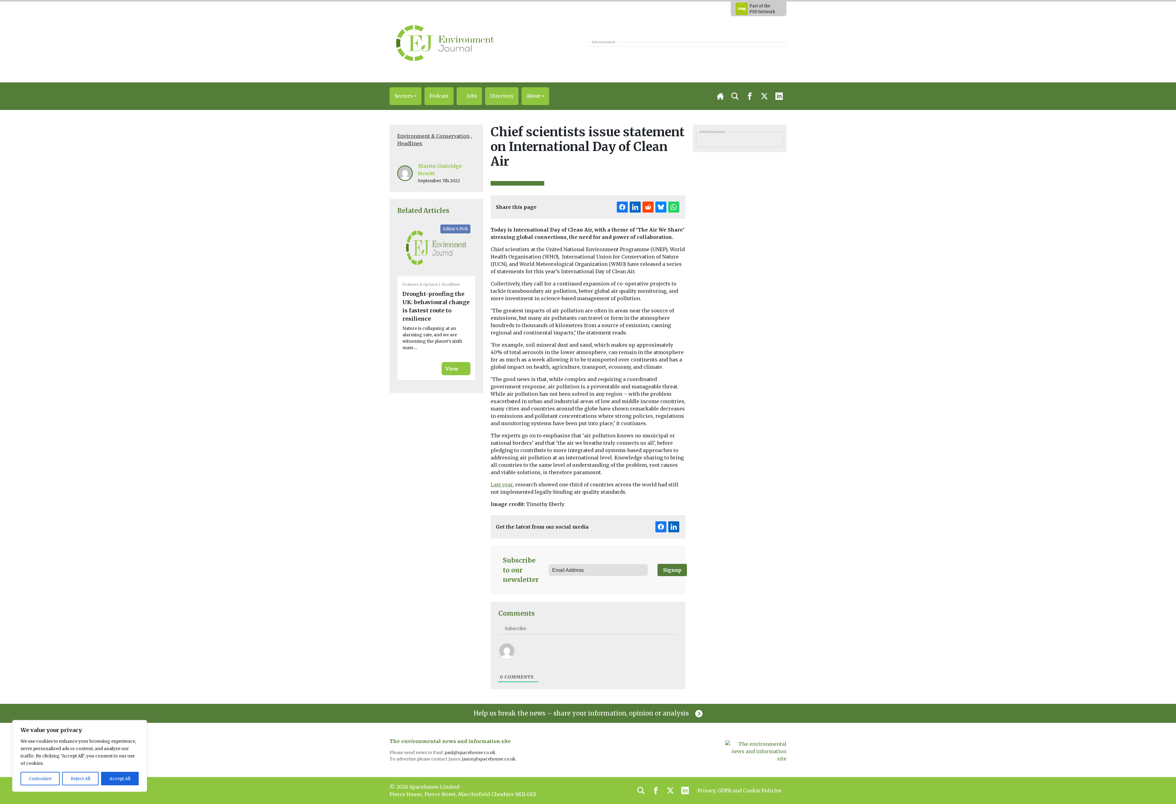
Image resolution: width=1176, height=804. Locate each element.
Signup (672, 570)
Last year (502, 484)
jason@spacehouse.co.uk (489, 759)
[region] (79, 756)
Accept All (119, 778)
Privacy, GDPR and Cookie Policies (739, 790)
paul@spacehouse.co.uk (470, 752)
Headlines (409, 143)
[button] (405, 96)
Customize (40, 778)
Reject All (80, 778)
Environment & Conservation (433, 136)
